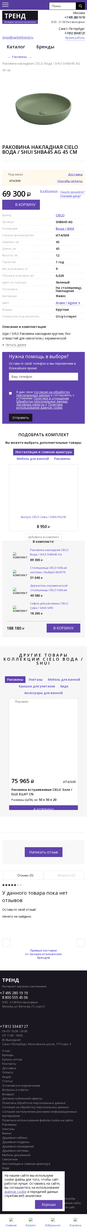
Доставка (75, 174)
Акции (6, 1077)
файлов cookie (15, 1192)
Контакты (9, 1064)
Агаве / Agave (66, 303)
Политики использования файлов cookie (39, 406)
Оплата (7, 1072)
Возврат (8, 1094)
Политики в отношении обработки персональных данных (42, 399)
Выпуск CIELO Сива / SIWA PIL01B (43, 517)
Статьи (7, 1081)
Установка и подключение (21, 1085)
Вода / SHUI (65, 228)
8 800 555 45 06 (15, 997)
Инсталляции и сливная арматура (43, 452)
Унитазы (36, 679)
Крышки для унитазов (37, 686)
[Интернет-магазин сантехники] (3, 56)
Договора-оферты (30, 404)
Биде (64, 686)
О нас (6, 1051)
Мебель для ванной (33, 458)
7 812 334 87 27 (15, 1026)
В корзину (25, 204)
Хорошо (49, 1204)
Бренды (45, 47)
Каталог (16, 47)
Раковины (19, 57)
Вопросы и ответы (15, 1090)
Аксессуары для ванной (43, 693)
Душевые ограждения (18, 1146)
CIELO (60, 215)
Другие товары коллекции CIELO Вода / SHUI (43, 659)
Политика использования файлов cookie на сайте (37, 1120)
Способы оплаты (70, 181)
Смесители (10, 1159)
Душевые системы (15, 1151)
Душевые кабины (14, 1138)
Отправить (20, 417)
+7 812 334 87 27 (74, 33)
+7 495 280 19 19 (74, 17)
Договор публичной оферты (22, 1098)
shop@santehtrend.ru (17, 37)
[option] (43, 109)
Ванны (7, 1133)
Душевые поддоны (15, 1142)
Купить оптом (12, 1059)
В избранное (49, 191)
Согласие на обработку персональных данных (43, 393)
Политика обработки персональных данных (34, 1103)
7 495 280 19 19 (15, 993)
